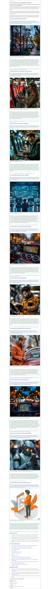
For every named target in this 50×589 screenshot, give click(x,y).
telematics (27, 8)
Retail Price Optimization (14, 575)
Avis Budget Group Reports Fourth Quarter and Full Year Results (19, 564)
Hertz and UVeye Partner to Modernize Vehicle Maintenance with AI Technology (23, 377)
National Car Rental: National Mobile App (19, 173)
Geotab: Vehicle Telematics (14, 555)
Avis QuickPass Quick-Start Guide (28, 173)
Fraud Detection (13, 541)
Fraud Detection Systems (14, 572)
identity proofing (18, 8)
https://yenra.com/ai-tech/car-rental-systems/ (18, 586)
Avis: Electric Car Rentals (27, 431)
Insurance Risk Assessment (14, 573)
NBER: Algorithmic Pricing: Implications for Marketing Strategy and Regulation (21, 546)
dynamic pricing (14, 8)
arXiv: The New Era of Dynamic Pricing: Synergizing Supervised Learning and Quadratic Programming (25, 68)
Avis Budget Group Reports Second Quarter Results (19, 531)
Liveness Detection (13, 538)
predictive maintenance (32, 8)
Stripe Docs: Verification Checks (15, 549)
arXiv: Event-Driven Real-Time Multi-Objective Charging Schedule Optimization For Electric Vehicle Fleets (26, 430)
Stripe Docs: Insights (14, 550)
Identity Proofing (13, 537)
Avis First (33, 173)
